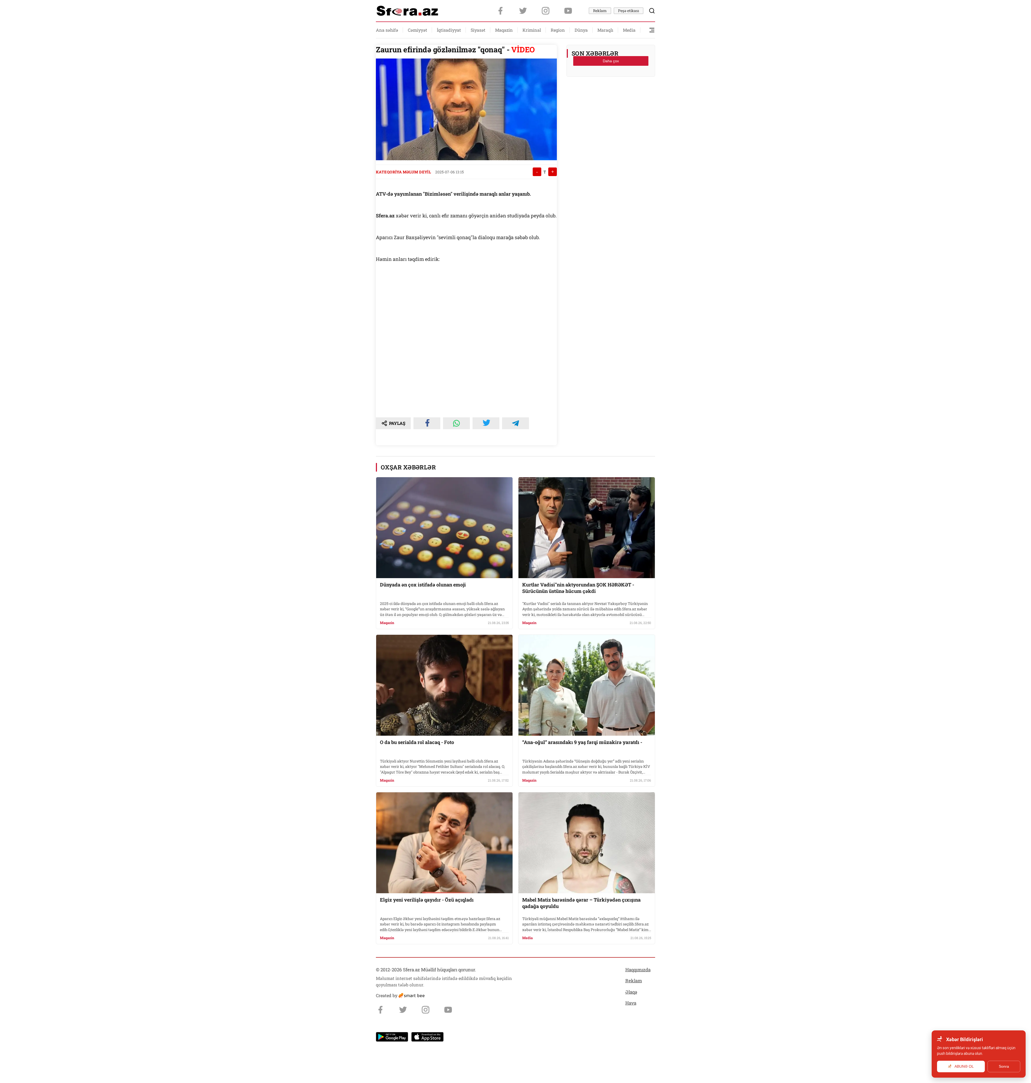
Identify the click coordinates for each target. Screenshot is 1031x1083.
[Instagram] (545, 10)
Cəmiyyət (417, 30)
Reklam (600, 10)
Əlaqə (631, 992)
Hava (630, 1003)
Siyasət (478, 30)
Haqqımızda (638, 970)
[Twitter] (523, 10)
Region (558, 30)
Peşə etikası (628, 10)
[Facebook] (500, 10)
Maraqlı (605, 30)
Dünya (581, 30)
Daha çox (611, 61)
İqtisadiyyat (449, 30)
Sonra (1004, 1066)
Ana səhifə (387, 30)
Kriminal (531, 30)
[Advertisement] (611, 94)
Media (629, 30)
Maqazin (504, 30)
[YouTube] (568, 10)
